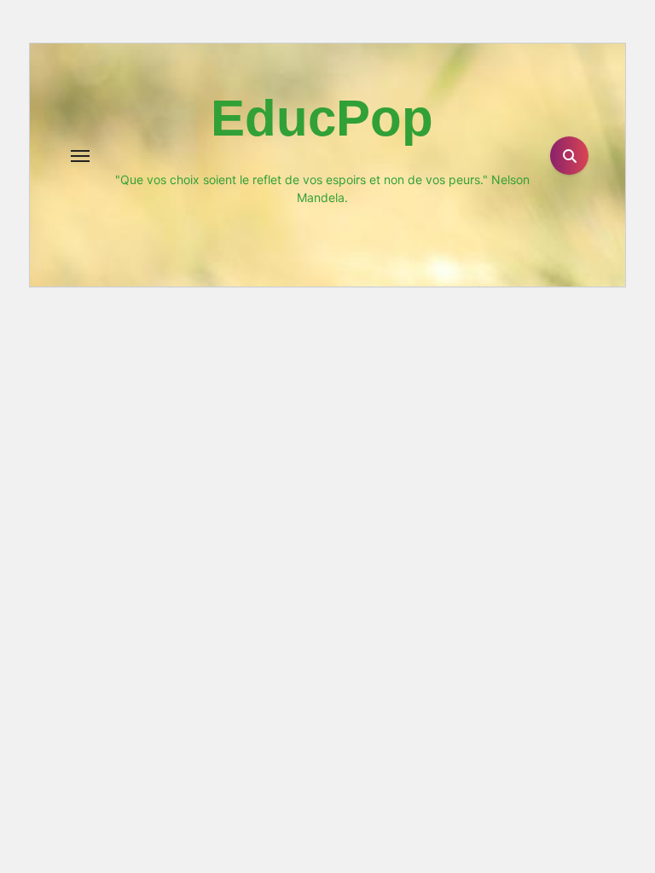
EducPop (322, 118)
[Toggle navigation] (80, 156)
